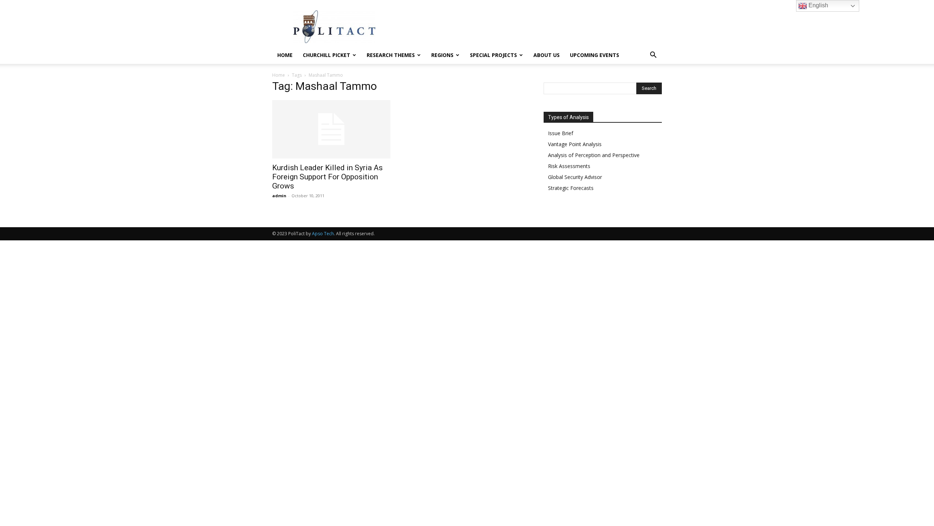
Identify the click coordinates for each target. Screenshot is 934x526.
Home (285, 55)
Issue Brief (560, 133)
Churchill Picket (326, 55)
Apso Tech (323, 233)
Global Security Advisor (575, 177)
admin (279, 195)
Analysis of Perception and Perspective (594, 155)
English (817, 5)
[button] (653, 55)
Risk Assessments (569, 166)
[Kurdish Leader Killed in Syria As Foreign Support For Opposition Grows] (331, 129)
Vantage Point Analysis (575, 144)
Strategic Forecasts (571, 187)
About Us (546, 55)
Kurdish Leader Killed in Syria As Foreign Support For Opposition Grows (327, 176)
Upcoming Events (594, 55)
